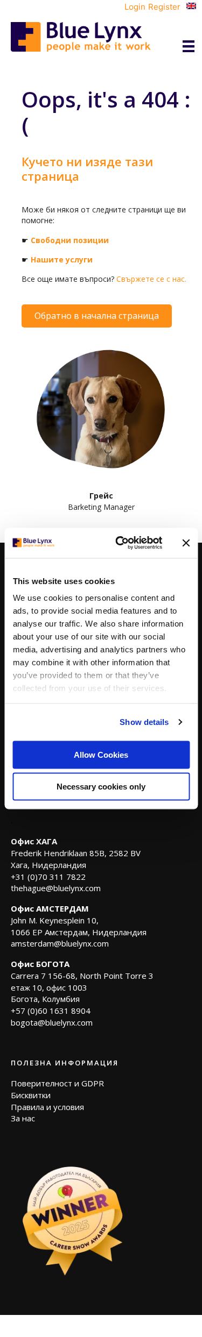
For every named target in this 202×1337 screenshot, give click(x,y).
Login (134, 7)
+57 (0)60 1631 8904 (50, 1010)
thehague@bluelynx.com (56, 888)
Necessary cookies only (101, 786)
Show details (144, 722)
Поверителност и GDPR (57, 1083)
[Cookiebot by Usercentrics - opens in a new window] (120, 543)
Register (164, 7)
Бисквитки (31, 1095)
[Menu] (188, 46)
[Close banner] (186, 542)
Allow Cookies (101, 754)
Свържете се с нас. (151, 279)
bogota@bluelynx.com (52, 1022)
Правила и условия (47, 1106)
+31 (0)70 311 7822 (48, 876)
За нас (23, 1118)
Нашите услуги (62, 259)
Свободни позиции (70, 240)
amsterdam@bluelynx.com (60, 943)
